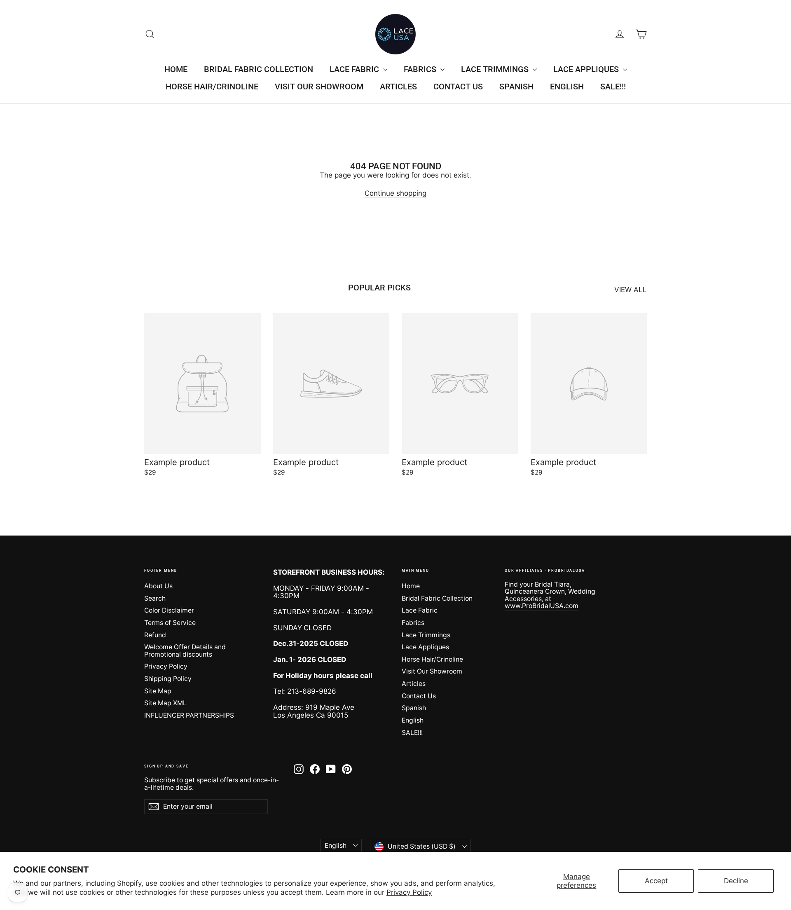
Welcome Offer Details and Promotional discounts (185, 650)
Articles (398, 86)
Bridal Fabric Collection (258, 69)
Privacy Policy (409, 892)
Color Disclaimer (169, 610)
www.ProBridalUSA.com (541, 606)
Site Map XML (165, 703)
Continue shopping (395, 193)
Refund (155, 635)
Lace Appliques (587, 69)
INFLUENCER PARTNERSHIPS (189, 715)
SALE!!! (613, 86)
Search (155, 598)
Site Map (157, 691)
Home (175, 69)
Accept (656, 881)
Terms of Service (170, 623)
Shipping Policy (168, 679)
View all (630, 289)
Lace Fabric (355, 69)
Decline (736, 881)
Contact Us (458, 86)
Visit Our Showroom (319, 86)
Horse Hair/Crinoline (212, 86)
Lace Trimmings (496, 69)
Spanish (516, 86)
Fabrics (421, 69)
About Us (158, 586)
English (567, 86)
